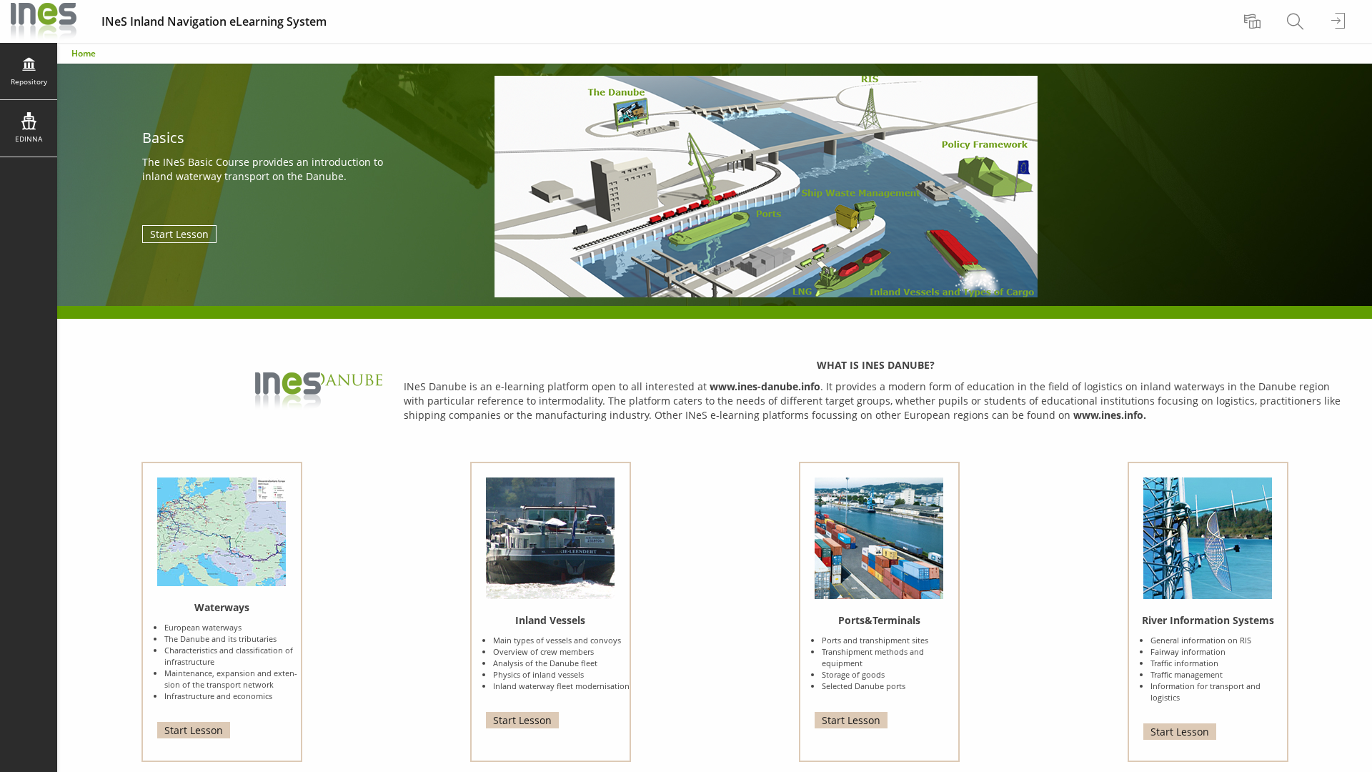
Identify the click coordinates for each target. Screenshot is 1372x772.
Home (83, 53)
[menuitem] (1254, 21)
